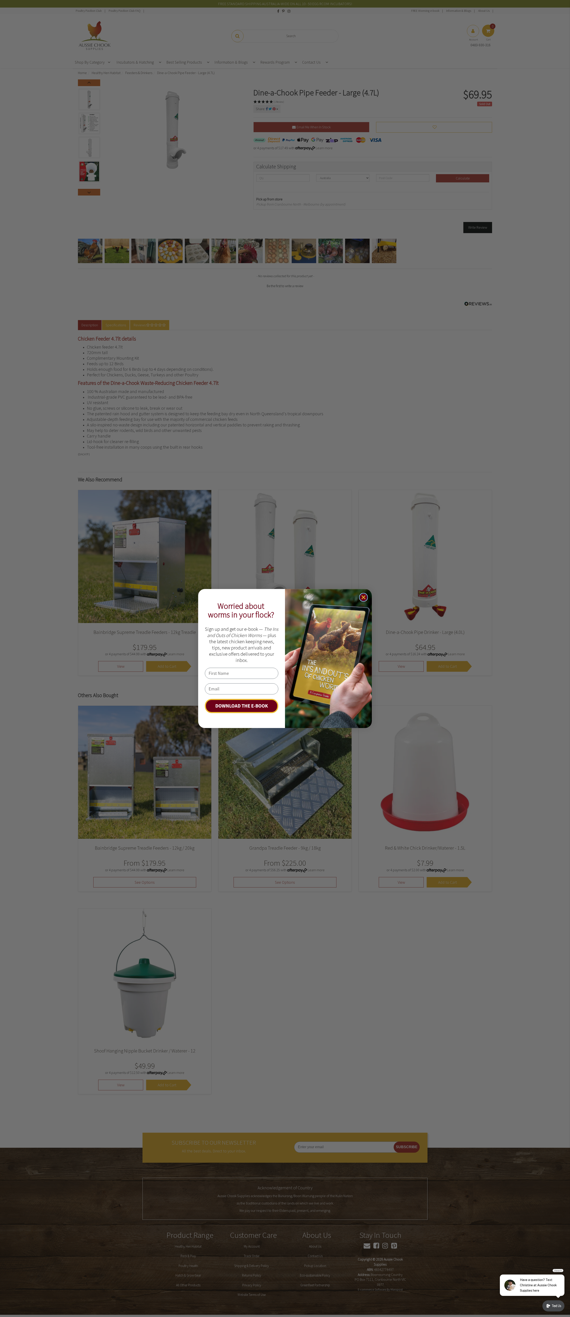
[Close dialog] (363, 597)
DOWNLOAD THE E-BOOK (241, 706)
